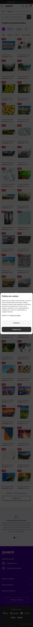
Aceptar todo (16, 329)
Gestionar (16, 323)
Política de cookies (15, 315)
